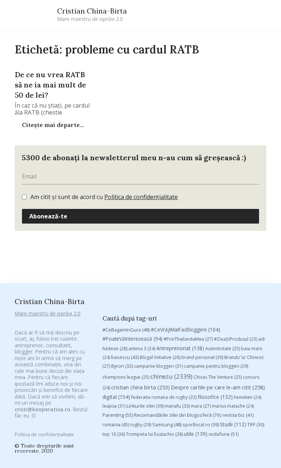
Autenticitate (222, 348)
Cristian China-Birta (92, 14)
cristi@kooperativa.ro (42, 409)
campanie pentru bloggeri (216, 366)
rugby (140, 425)
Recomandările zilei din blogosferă (177, 415)
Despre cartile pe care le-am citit (218, 387)
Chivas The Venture (218, 377)
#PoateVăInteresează (132, 339)
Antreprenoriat (180, 348)
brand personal (202, 357)
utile (195, 433)
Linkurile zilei (145, 406)
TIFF (255, 425)
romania (115, 424)
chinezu (171, 376)
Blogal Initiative (160, 357)
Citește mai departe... (52, 124)
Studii (233, 424)
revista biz (238, 415)
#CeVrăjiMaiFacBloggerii (185, 329)
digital (116, 396)
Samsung (166, 424)
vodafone (224, 434)
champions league (125, 377)
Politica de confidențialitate (141, 197)
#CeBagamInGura (126, 329)
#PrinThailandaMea (188, 339)
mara (201, 406)
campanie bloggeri (158, 366)
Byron (122, 366)
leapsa (113, 406)
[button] (197, 15)
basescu (125, 357)
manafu (177, 406)
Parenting (117, 415)
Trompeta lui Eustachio (154, 434)
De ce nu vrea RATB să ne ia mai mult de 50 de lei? (50, 85)
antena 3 (141, 348)
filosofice (215, 396)
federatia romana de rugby (163, 397)
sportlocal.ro (201, 425)
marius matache (233, 406)
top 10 (113, 434)
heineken (247, 397)
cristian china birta (140, 387)
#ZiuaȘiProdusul (235, 339)
